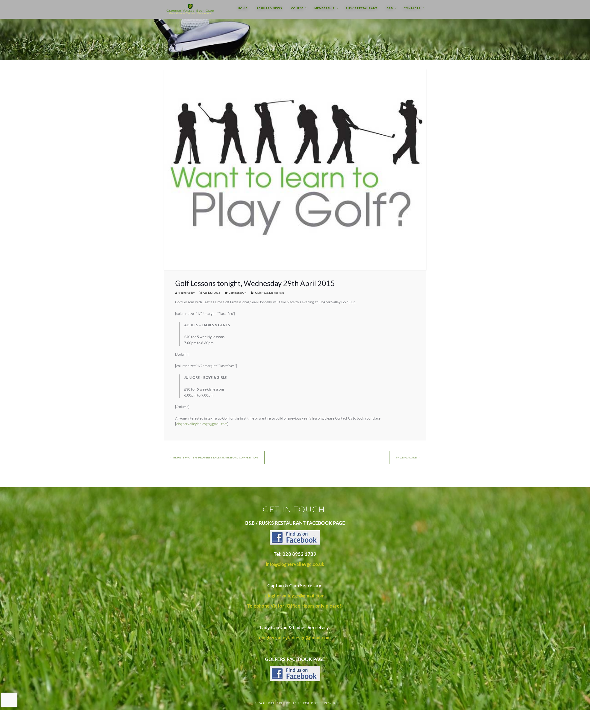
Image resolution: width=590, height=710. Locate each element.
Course (297, 8)
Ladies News (276, 292)
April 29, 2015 (211, 292)
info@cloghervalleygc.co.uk (295, 564)
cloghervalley (186, 292)
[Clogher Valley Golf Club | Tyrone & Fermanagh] (190, 9)
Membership (324, 8)
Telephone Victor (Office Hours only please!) (295, 606)
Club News (261, 292)
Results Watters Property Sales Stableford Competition (215, 457)
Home (242, 8)
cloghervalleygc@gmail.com (295, 595)
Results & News (269, 8)
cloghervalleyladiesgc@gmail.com (201, 424)
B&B (389, 8)
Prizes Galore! (406, 457)
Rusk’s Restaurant (361, 8)
